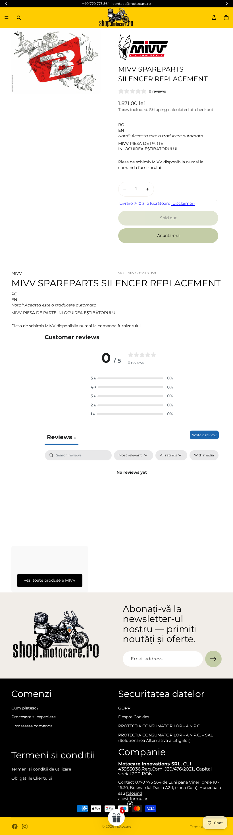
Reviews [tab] (61, 437)
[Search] (19, 17)
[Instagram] (24, 826)
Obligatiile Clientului (31, 778)
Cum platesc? (25, 708)
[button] (132, 378)
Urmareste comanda (32, 725)
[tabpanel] (132, 492)
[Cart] (226, 17)
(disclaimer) (183, 203)
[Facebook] (14, 826)
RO (121, 124)
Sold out (168, 217)
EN (121, 130)
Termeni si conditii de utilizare (41, 769)
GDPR (124, 708)
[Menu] (6, 17)
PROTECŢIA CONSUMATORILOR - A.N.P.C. (159, 725)
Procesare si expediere (33, 716)
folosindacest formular (132, 796)
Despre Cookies (133, 716)
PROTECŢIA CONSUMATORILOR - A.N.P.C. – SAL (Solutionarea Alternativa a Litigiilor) (165, 737)
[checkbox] (204, 455)
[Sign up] (213, 659)
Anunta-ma (168, 235)
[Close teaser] (130, 804)
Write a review (204, 435)
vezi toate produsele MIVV (50, 580)
